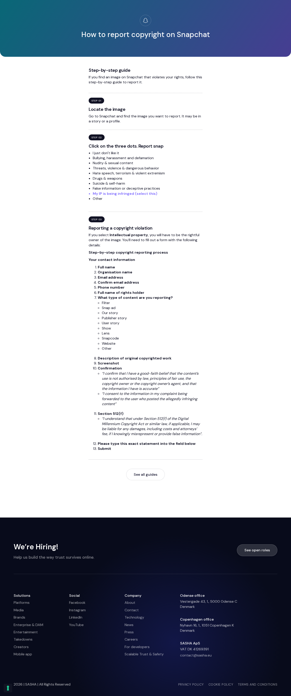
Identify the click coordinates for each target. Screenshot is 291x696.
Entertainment (26, 632)
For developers (137, 646)
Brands (19, 617)
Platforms (22, 602)
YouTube (76, 624)
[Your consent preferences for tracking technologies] (8, 688)
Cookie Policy (220, 684)
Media (19, 610)
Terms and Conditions (257, 684)
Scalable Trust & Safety (144, 654)
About (130, 602)
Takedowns (23, 639)
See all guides (145, 474)
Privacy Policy (191, 684)
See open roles (257, 550)
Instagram (77, 610)
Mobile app (23, 654)
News (129, 624)
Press (129, 632)
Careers (131, 639)
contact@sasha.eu (196, 655)
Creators (21, 646)
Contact (132, 610)
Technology (134, 617)
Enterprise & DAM (28, 624)
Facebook (77, 602)
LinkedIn (75, 617)
